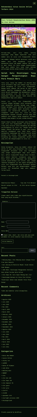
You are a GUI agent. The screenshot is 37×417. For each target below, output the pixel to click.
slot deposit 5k (8, 383)
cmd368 (5, 363)
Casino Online (7, 358)
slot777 (5, 390)
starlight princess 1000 (11, 398)
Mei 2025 (5, 307)
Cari (2, 247)
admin (22, 26)
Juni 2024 (6, 334)
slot (4, 375)
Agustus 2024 (7, 329)
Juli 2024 (6, 332)
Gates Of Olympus (8, 365)
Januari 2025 (7, 317)
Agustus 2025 (7, 299)
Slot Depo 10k (7, 380)
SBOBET (5, 373)
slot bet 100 (7, 378)
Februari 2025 (7, 314)
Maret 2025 (6, 312)
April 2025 (6, 309)
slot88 (5, 393)
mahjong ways (7, 370)
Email (3, 226)
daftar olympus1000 (12, 155)
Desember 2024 (7, 319)
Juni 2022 (6, 344)
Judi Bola (6, 368)
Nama (3, 222)
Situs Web (4, 231)
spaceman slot (7, 395)
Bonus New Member (8, 355)
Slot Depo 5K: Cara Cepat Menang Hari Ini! (17, 275)
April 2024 (6, 339)
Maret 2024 (6, 342)
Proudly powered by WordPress (11, 412)
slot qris (6, 388)
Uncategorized (13, 175)
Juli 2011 (6, 347)
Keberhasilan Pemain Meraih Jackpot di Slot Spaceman (9, 185)
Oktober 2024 (7, 324)
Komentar (5, 201)
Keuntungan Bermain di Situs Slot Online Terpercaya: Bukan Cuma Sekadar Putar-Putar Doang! (16, 280)
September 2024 (8, 327)
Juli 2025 (6, 302)
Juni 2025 (6, 304)
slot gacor (6, 385)
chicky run (6, 360)
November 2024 (7, 322)
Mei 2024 (5, 337)
